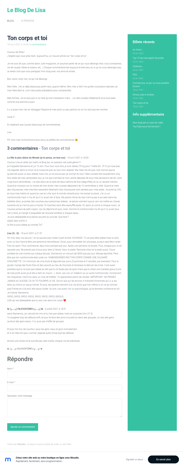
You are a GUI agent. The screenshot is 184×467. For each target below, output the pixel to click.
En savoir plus (163, 459)
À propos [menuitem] (27, 20)
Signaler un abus (134, 459)
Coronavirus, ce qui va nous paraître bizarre (151, 85)
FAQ (135, 74)
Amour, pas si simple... (144, 94)
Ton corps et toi (140, 103)
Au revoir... (138, 49)
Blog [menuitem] (10, 20)
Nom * (10, 368)
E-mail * (11, 382)
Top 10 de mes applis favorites (148, 58)
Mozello (22, 444)
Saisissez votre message (19, 395)
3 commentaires (37, 44)
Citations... (138, 66)
